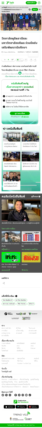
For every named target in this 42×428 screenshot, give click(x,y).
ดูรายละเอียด (20, 114)
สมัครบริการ (31, 3)
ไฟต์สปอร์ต (5, 362)
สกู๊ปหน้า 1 (5, 250)
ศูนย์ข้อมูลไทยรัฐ (6, 382)
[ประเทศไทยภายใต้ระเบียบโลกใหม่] (31, 237)
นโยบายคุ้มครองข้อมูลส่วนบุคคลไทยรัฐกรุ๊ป (14, 385)
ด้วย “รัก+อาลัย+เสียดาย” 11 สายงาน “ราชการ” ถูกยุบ (10, 266)
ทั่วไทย (18, 329)
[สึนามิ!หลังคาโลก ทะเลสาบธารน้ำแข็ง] (11, 237)
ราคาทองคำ (32, 334)
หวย (31, 346)
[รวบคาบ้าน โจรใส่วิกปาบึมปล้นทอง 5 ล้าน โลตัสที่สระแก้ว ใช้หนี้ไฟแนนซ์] (30, 137)
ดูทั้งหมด (35, 197)
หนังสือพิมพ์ (22, 52)
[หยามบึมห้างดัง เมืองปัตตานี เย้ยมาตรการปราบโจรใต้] (11, 157)
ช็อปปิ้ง (4, 369)
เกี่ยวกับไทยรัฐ (22, 380)
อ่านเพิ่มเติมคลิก (11, 9)
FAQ (14, 382)
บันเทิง (3, 346)
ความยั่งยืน (5, 336)
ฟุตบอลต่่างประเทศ (7, 359)
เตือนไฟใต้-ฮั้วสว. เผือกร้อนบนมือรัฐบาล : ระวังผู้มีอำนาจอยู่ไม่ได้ (20, 223)
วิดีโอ (17, 349)
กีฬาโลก (18, 362)
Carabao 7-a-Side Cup (23, 364)
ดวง (17, 346)
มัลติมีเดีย (19, 351)
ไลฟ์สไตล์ (29, 52)
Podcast (32, 349)
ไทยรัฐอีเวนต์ (6, 372)
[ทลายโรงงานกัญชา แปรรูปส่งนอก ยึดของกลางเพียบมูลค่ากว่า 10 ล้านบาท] (11, 137)
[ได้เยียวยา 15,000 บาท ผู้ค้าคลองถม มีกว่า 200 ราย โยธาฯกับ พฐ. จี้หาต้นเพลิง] (30, 157)
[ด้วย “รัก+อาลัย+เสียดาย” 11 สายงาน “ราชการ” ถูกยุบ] (11, 258)
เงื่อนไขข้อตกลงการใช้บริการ (10, 387)
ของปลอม (24, 265)
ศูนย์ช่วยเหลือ (21, 382)
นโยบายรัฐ (19, 331)
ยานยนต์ (18, 334)
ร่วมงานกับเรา (12, 380)
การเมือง (4, 331)
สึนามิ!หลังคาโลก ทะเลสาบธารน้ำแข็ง (10, 245)
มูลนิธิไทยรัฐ (32, 380)
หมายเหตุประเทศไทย (28, 250)
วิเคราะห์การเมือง (7, 229)
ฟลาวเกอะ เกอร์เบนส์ (8, 304)
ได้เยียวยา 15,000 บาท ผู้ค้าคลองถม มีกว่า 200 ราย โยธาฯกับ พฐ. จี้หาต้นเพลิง (30, 165)
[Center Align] (39, 9)
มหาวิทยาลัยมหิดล (20, 300)
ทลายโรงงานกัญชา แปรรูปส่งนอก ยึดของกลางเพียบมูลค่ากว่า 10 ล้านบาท (11, 145)
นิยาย (3, 349)
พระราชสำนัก (5, 329)
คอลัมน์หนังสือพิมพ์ (12, 196)
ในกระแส (31, 329)
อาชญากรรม (5, 334)
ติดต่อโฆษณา (31, 387)
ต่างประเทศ (31, 331)
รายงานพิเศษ (6, 344)
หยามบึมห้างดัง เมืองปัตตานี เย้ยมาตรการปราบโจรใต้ (10, 165)
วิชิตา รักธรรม (21, 304)
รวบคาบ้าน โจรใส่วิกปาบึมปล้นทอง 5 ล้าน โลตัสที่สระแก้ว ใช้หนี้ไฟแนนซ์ (30, 145)
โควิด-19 (30, 304)
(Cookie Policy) (6, 11)
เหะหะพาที (5, 270)
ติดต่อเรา (23, 387)
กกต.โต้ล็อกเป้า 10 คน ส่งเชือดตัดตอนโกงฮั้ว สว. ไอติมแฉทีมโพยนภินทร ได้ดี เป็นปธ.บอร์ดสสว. (11, 185)
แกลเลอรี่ (4, 364)
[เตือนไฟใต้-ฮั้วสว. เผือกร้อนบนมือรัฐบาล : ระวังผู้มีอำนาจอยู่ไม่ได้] (21, 210)
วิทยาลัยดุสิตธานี (7, 300)
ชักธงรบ (24, 270)
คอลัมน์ (32, 344)
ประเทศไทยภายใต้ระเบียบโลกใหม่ (30, 245)
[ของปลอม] (31, 258)
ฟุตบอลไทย (19, 359)
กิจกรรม (4, 380)
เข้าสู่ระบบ (25, 117)
